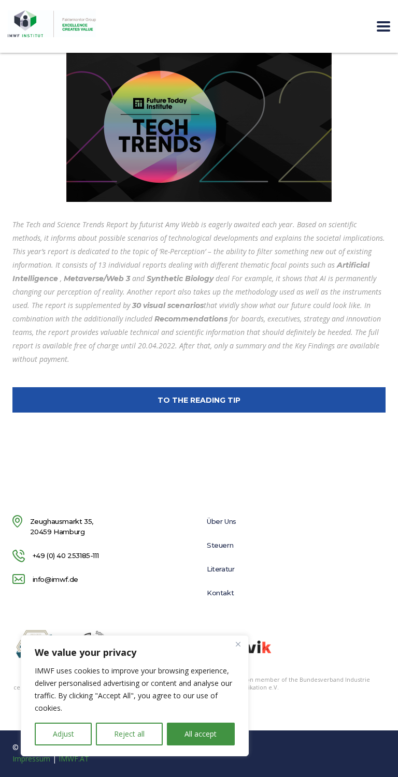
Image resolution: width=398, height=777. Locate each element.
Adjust (63, 734)
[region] (135, 695)
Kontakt (220, 593)
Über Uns (221, 521)
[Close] (238, 644)
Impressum (31, 759)
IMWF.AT (74, 759)
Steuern (220, 545)
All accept (200, 734)
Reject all (129, 734)
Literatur (220, 569)
